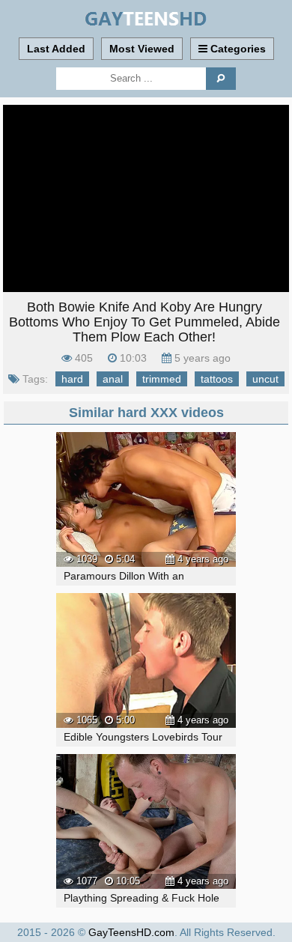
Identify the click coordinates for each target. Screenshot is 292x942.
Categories (236, 49)
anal (113, 379)
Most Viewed (141, 49)
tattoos (217, 379)
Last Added (56, 49)
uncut (265, 379)
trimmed (161, 379)
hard (72, 379)
